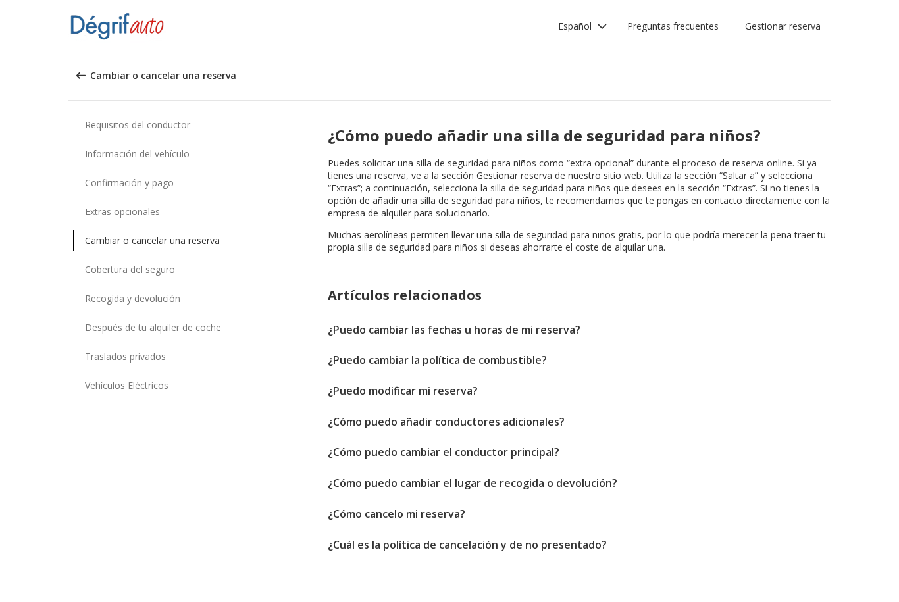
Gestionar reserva (783, 26)
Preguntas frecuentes (673, 26)
